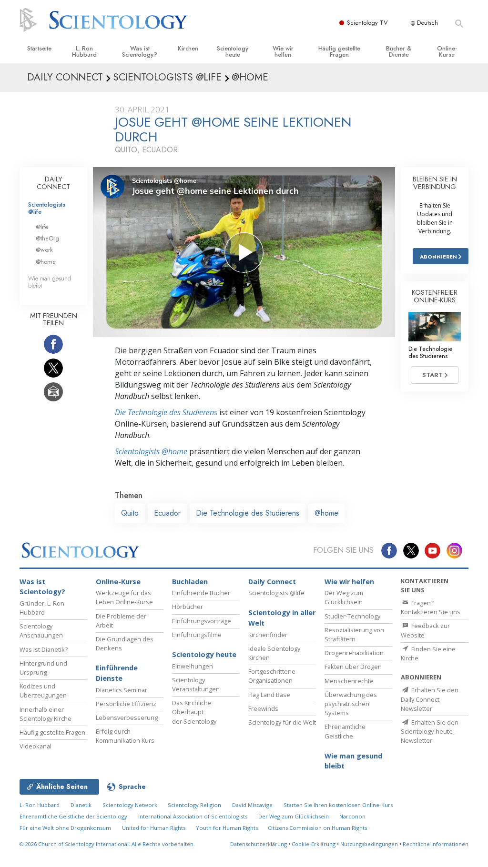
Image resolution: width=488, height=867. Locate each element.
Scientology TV (367, 22)
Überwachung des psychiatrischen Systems (351, 703)
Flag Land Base (269, 694)
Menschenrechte (349, 681)
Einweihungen (192, 666)
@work (44, 249)
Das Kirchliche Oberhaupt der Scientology (194, 711)
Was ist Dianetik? (44, 649)
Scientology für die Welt (282, 722)
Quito (130, 513)
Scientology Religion (194, 804)
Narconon (352, 816)
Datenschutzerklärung (258, 843)
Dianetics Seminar (121, 690)
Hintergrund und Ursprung (43, 668)
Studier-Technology (352, 616)
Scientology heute (232, 51)
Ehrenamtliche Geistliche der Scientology (73, 816)
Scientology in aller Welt (281, 618)
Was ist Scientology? (139, 51)
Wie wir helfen (283, 51)
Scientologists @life (46, 208)
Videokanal (35, 746)
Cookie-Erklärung (314, 843)
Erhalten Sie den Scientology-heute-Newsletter (429, 731)
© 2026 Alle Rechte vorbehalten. (107, 843)
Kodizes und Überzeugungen (43, 690)
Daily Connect (272, 581)
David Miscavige (252, 804)
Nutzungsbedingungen (369, 843)
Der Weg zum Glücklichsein (344, 597)
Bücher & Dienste (398, 51)
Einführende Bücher (201, 592)
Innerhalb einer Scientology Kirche (45, 714)
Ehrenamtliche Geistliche (345, 731)
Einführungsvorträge (201, 621)
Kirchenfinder (267, 634)
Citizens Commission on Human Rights (317, 827)
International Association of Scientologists (192, 816)
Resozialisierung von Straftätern (354, 634)
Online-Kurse (447, 51)
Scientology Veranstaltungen (196, 684)
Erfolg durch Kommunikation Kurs (125, 736)
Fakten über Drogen (353, 666)
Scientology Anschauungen (41, 630)
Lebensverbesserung (127, 717)
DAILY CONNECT (53, 182)
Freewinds (263, 708)
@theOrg (47, 238)
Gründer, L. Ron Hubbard (42, 608)
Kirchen (188, 48)
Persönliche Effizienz (126, 703)
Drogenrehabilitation (354, 652)
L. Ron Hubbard (84, 51)
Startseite (39, 48)
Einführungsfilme (197, 634)
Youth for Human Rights (227, 827)
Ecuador (167, 513)
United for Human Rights (154, 827)
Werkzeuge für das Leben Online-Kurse (124, 597)
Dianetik (81, 804)
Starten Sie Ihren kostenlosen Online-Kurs (338, 804)
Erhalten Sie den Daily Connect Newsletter (429, 699)
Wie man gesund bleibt (49, 282)
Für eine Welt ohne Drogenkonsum (65, 827)
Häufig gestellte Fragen (339, 51)
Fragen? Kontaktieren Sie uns (430, 607)
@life (42, 226)
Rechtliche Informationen (435, 843)
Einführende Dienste (117, 673)
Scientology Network (129, 804)
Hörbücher (187, 606)
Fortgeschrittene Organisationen (271, 676)
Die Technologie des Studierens (166, 412)
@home (326, 513)
